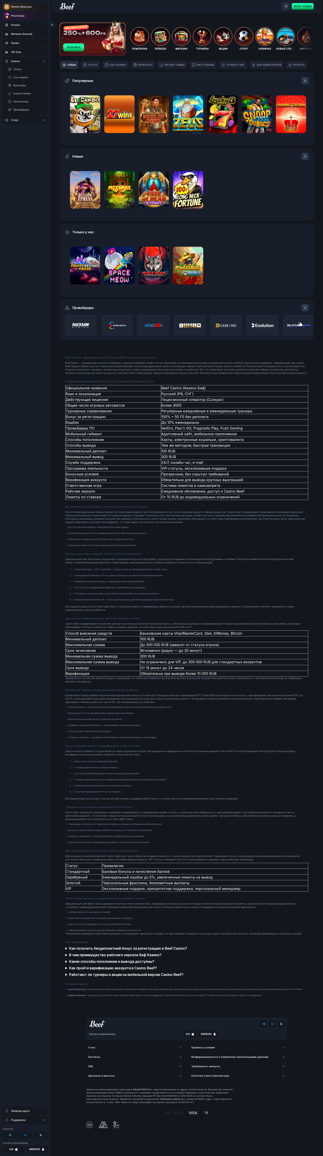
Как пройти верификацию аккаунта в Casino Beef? (113, 968)
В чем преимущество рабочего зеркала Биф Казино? (115, 955)
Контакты (94, 1056)
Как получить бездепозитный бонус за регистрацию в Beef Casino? (128, 948)
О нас (91, 1047)
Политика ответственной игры (210, 1075)
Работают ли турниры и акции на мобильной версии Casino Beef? (126, 975)
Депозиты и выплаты (101, 1075)
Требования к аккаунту (205, 1066)
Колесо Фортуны (21, 6)
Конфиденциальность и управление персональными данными (229, 1056)
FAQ (90, 1066)
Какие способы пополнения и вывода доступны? (111, 961)
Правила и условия (203, 1047)
